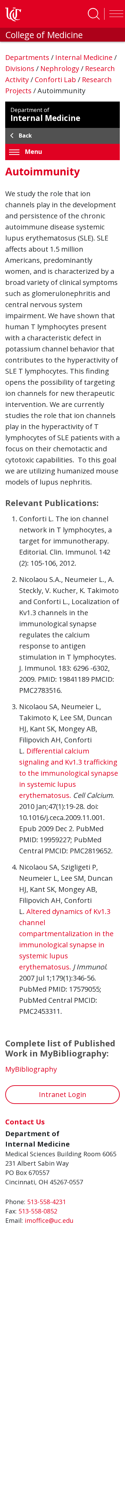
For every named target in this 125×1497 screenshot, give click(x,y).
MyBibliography (31, 1069)
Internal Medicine (84, 57)
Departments (28, 57)
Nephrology (60, 68)
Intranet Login (62, 1094)
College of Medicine (44, 35)
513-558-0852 (37, 1211)
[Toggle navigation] (114, 14)
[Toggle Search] (93, 14)
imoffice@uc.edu (49, 1220)
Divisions (20, 68)
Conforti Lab (56, 79)
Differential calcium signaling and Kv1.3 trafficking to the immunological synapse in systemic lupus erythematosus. (68, 773)
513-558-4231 (46, 1202)
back (25, 135)
